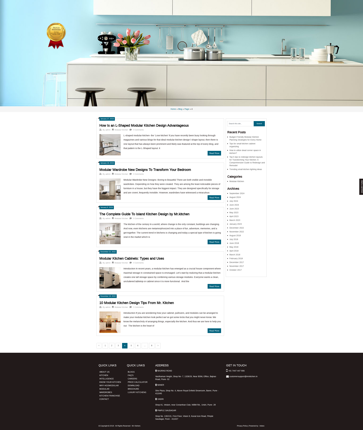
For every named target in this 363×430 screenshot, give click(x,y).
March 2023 (234, 220)
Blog (180, 109)
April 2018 (234, 251)
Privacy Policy (242, 426)
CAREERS (132, 378)
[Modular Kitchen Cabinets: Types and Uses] (110, 278)
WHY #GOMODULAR (109, 385)
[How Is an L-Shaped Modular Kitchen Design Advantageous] (110, 144)
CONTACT (104, 399)
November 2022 (236, 231)
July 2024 (233, 201)
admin (107, 130)
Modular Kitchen (121, 130)
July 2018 (233, 239)
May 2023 (233, 212)
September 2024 (236, 193)
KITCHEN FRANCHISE (109, 395)
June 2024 (234, 205)
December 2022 (236, 228)
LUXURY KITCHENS (137, 392)
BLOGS (131, 372)
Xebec (261, 426)
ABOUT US (104, 372)
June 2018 (234, 243)
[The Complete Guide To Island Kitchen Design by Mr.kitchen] (110, 233)
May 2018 (233, 247)
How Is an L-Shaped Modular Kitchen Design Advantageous (144, 125)
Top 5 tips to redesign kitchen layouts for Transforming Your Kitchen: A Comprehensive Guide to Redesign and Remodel (247, 161)
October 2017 (235, 270)
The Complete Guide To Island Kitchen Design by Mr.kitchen (144, 214)
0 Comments (138, 130)
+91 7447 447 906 (236, 370)
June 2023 (234, 208)
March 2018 (234, 254)
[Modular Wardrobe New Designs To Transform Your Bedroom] (110, 189)
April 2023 (234, 216)
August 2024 (235, 197)
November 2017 (236, 266)
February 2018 (236, 258)
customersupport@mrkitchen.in (243, 376)
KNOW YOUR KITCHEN (110, 382)
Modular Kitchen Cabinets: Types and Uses (131, 258)
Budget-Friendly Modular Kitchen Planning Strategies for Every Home (245, 138)
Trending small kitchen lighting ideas (245, 169)
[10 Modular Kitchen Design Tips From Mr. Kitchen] (110, 322)
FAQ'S (130, 375)
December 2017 (236, 262)
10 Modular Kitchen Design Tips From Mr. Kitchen (136, 303)
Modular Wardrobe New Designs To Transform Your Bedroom (145, 169)
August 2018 (235, 235)
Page (186, 109)
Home (173, 109)
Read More (214, 153)
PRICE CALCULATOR (137, 382)
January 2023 (235, 224)
